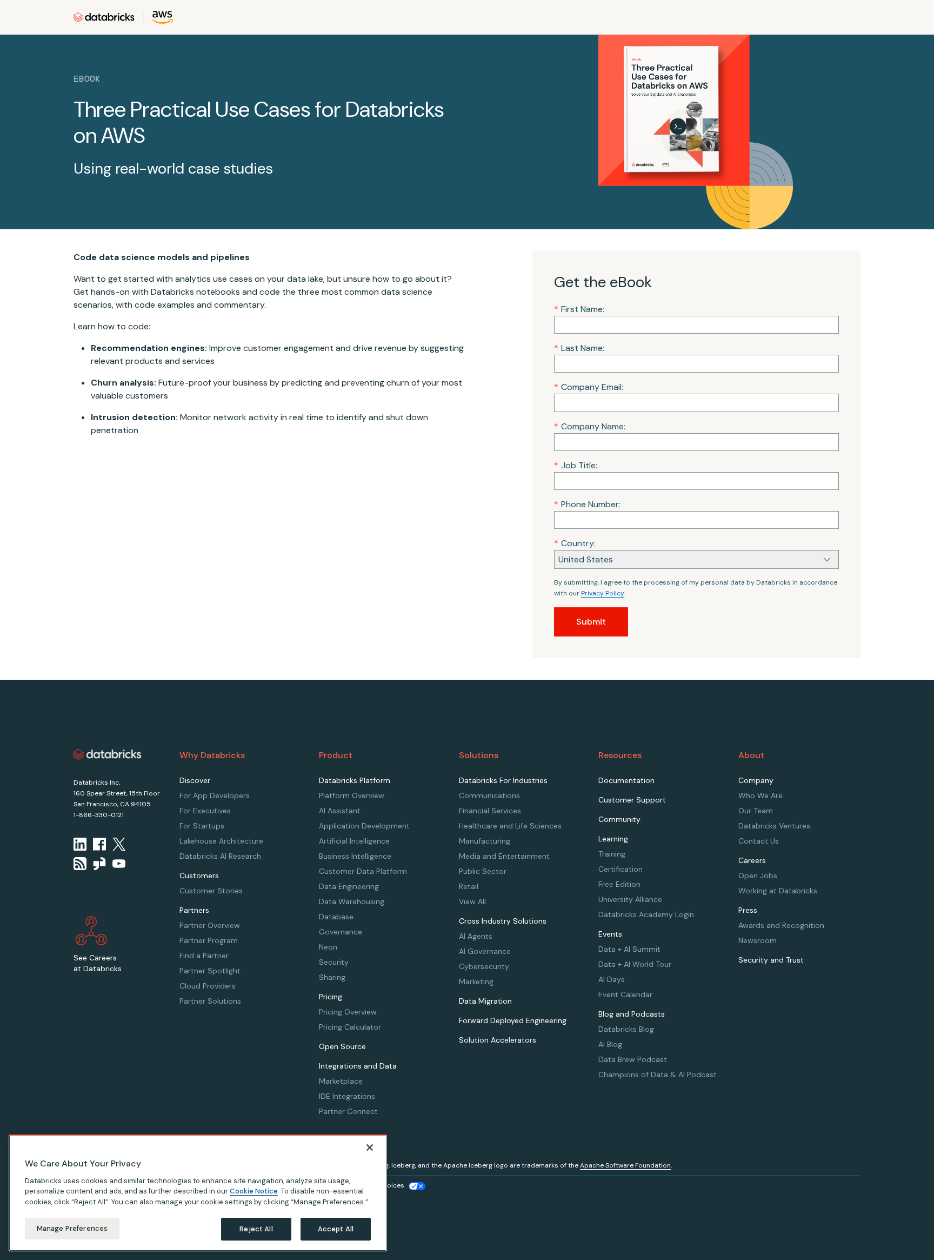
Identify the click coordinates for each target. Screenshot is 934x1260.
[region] (198, 1193)
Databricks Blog (626, 1029)
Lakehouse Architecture (221, 841)
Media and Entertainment (504, 856)
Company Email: (588, 387)
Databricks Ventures (774, 826)
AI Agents (475, 936)
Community (619, 819)
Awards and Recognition (781, 925)
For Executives (205, 810)
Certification (620, 869)
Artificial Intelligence (354, 841)
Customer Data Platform (363, 871)
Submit (591, 621)
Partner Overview (209, 925)
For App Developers (214, 795)
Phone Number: (587, 504)
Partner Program (208, 940)
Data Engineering (349, 886)
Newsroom (757, 940)
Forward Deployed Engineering (512, 1020)
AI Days (611, 979)
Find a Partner (204, 955)
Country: (575, 543)
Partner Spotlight (210, 971)
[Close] (370, 1147)
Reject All (255, 1229)
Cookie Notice (254, 1191)
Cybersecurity (484, 966)
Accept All (335, 1229)
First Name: (579, 309)
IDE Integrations (347, 1096)
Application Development (364, 826)
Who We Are (760, 795)
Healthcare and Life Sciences (510, 826)
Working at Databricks (777, 891)
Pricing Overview (348, 1012)
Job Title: (575, 465)
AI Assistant (340, 810)
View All (472, 901)
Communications (489, 795)
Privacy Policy (602, 593)
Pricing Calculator (350, 1027)
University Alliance (630, 899)
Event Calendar (625, 994)
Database (336, 916)
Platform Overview (351, 795)
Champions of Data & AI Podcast (657, 1074)
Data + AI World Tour (634, 964)
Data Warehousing (351, 901)
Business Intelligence (355, 856)
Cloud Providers (207, 986)
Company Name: (589, 426)
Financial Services (490, 810)
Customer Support (632, 800)
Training (611, 854)
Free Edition (619, 884)
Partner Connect (348, 1111)
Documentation (626, 780)
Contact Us (758, 841)
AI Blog (610, 1044)
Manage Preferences (72, 1228)
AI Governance (485, 951)
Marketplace (341, 1081)
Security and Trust (771, 960)
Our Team (755, 810)
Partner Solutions (210, 1001)
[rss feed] (80, 863)
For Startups (201, 826)
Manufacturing (484, 841)
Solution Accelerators (497, 1040)
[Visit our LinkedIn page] (80, 844)
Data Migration (485, 1001)
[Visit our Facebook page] (99, 844)
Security (334, 962)
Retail (468, 886)
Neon (328, 947)
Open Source (342, 1046)
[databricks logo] (108, 754)
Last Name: (579, 348)
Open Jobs (757, 875)
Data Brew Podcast (632, 1059)
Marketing (476, 981)
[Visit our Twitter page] (118, 844)
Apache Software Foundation (625, 1165)
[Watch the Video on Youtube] (118, 863)
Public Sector (482, 871)
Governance (340, 932)
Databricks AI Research (220, 856)
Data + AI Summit (629, 949)
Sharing (332, 977)
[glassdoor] (99, 863)
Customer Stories (211, 891)
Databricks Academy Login (646, 914)
